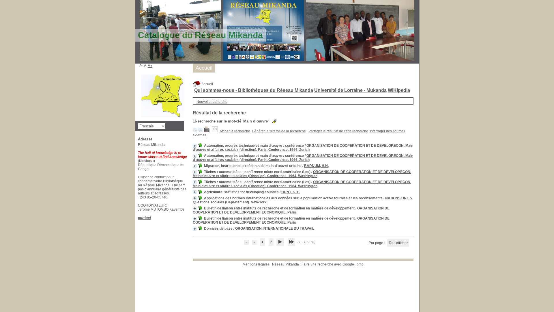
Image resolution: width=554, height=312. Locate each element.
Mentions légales (256, 264)
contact (144, 218)
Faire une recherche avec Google (328, 264)
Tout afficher (398, 243)
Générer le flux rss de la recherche (279, 131)
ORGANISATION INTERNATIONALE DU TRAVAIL (274, 228)
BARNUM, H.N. (316, 166)
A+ (150, 66)
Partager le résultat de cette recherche (338, 131)
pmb (360, 264)
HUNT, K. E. (290, 192)
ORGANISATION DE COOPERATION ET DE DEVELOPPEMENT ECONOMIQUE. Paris (291, 210)
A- (141, 65)
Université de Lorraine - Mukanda (350, 90)
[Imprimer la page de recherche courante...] (207, 131)
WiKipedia (399, 90)
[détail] (194, 146)
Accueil (207, 84)
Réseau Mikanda (285, 264)
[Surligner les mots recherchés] (274, 121)
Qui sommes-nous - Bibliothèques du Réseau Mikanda (253, 90)
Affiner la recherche (235, 131)
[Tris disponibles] (215, 131)
